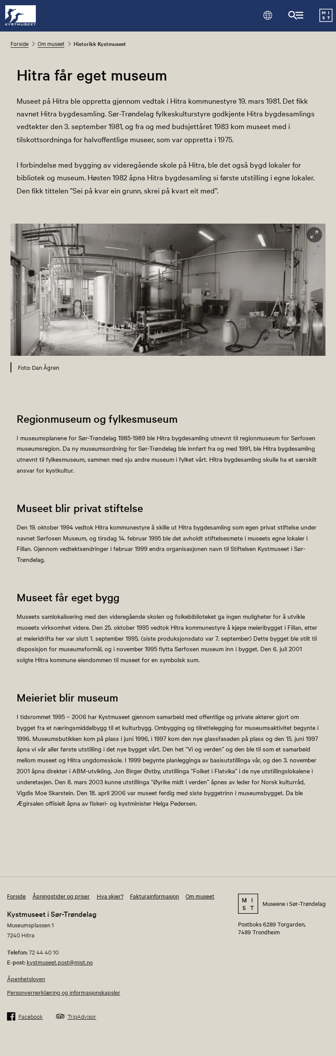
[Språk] (267, 15)
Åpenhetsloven (26, 978)
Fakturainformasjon (154, 896)
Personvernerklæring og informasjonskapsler (63, 992)
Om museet (51, 43)
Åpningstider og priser (61, 896)
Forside (19, 43)
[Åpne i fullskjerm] (314, 234)
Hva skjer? (110, 896)
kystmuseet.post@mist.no (60, 962)
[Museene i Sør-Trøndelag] (325, 19)
